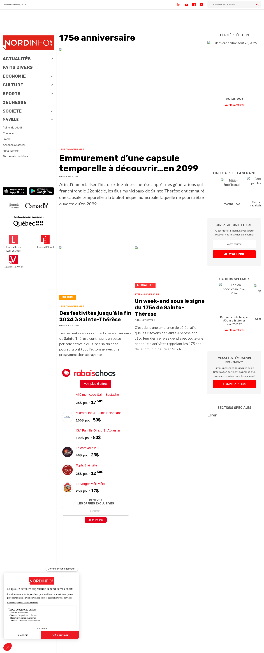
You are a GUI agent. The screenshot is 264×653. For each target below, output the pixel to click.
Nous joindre (10, 150)
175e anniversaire (71, 149)
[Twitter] (203, 4)
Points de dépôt (12, 127)
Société (12, 111)
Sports (11, 93)
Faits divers (18, 67)
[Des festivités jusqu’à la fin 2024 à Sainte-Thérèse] (95, 274)
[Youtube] (188, 4)
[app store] (15, 191)
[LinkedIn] (181, 4)
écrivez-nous (234, 384)
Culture (13, 84)
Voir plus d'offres (96, 383)
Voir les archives (234, 104)
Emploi (7, 138)
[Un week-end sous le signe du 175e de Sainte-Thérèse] (170, 268)
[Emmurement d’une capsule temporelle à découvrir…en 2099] (132, 96)
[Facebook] (196, 4)
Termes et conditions (15, 156)
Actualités (17, 58)
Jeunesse (14, 102)
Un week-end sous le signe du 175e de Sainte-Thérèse (170, 307)
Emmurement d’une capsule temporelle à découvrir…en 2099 (128, 163)
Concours (9, 133)
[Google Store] (41, 191)
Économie (14, 76)
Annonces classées (14, 144)
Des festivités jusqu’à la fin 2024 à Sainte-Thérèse (95, 316)
